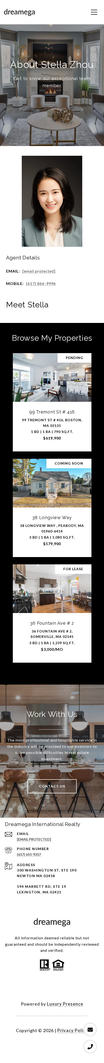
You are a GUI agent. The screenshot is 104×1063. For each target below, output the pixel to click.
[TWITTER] (52, 988)
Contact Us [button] (52, 786)
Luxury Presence (65, 1004)
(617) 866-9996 (41, 283)
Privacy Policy (72, 1030)
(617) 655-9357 (29, 854)
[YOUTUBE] (65, 988)
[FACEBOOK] (39, 988)
